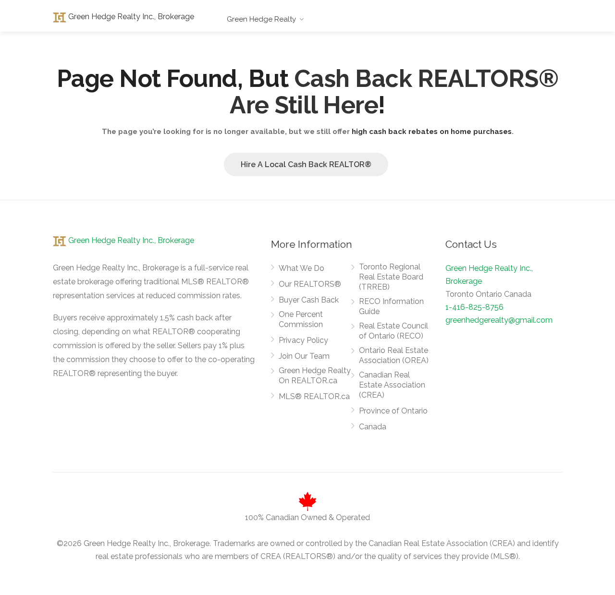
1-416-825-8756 (474, 307)
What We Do (301, 268)
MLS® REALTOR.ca (314, 396)
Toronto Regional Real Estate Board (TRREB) (391, 276)
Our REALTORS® (310, 284)
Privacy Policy (303, 340)
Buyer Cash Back (309, 299)
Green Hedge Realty (261, 19)
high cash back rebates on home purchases (432, 131)
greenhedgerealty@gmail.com (499, 320)
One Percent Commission (301, 319)
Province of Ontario (393, 410)
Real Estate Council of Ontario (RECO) (393, 330)
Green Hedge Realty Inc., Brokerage (130, 16)
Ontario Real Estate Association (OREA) (394, 355)
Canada (372, 426)
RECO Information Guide (391, 306)
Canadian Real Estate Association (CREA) (392, 385)
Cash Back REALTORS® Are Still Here (394, 91)
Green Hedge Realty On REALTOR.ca (315, 375)
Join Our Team (304, 356)
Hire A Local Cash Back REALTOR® (306, 164)
